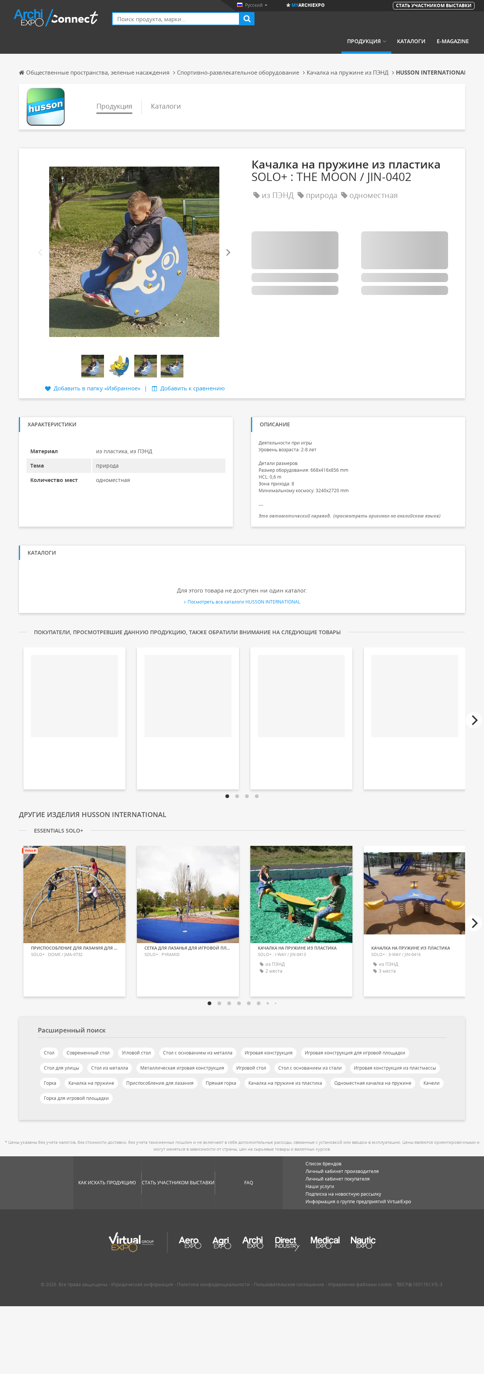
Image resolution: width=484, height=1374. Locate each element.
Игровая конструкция (269, 1053)
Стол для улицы (61, 1068)
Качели (432, 1083)
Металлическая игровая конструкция (182, 1068)
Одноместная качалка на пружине (372, 1083)
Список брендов (323, 1163)
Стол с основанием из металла (198, 1053)
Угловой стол (136, 1053)
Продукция (364, 41)
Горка (50, 1083)
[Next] (227, 252)
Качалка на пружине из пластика (285, 1083)
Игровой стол (251, 1068)
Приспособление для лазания (160, 1083)
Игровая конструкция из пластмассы (395, 1068)
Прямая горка (221, 1083)
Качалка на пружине (91, 1083)
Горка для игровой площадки (76, 1098)
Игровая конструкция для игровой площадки (355, 1053)
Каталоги (411, 41)
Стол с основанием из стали (310, 1068)
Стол (49, 1053)
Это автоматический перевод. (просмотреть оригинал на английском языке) (350, 516)
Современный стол (88, 1053)
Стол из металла (109, 1068)
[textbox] (176, 18)
